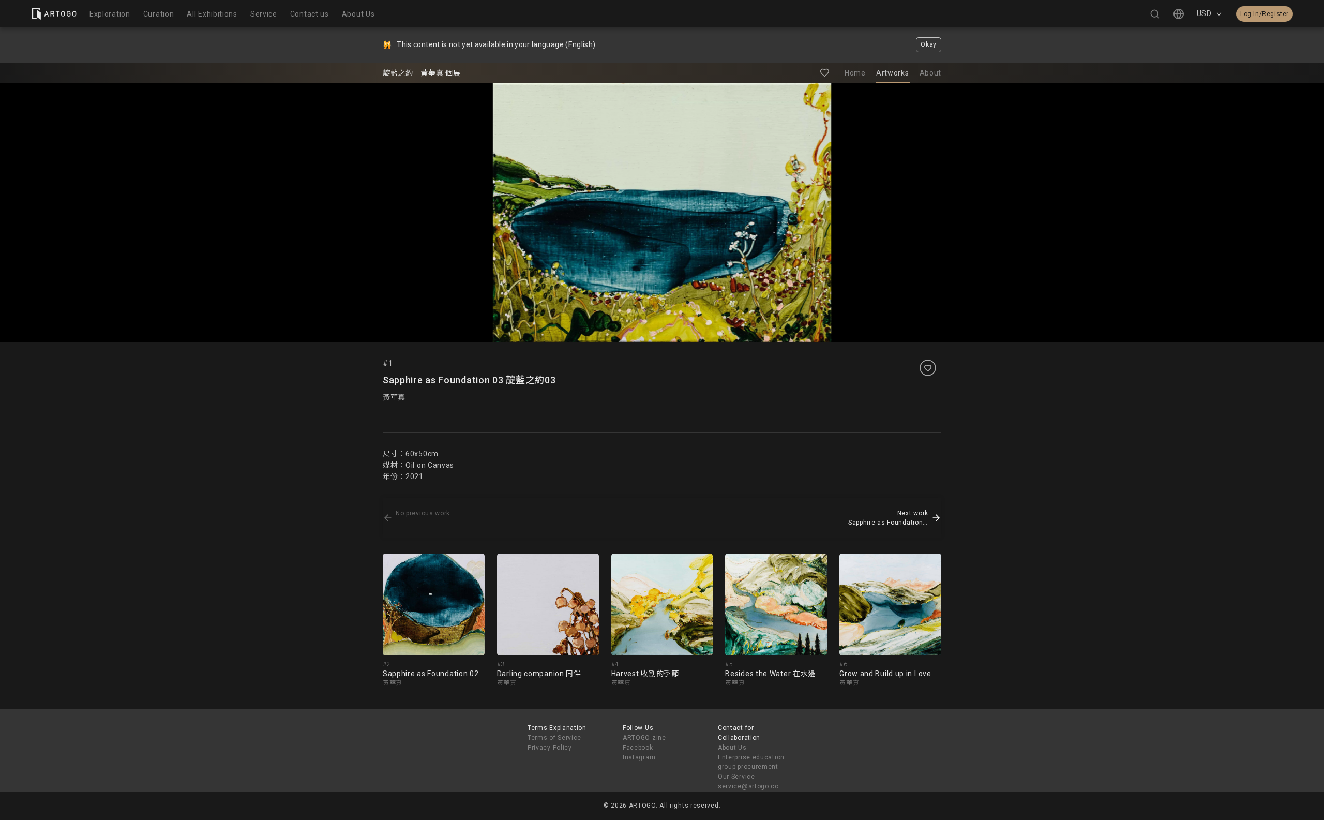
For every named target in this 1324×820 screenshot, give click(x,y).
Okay (929, 44)
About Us (732, 747)
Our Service (736, 776)
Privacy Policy (550, 747)
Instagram (639, 757)
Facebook (638, 747)
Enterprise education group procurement (751, 762)
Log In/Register (1264, 14)
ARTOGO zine (644, 737)
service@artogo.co (748, 786)
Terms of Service (554, 737)
